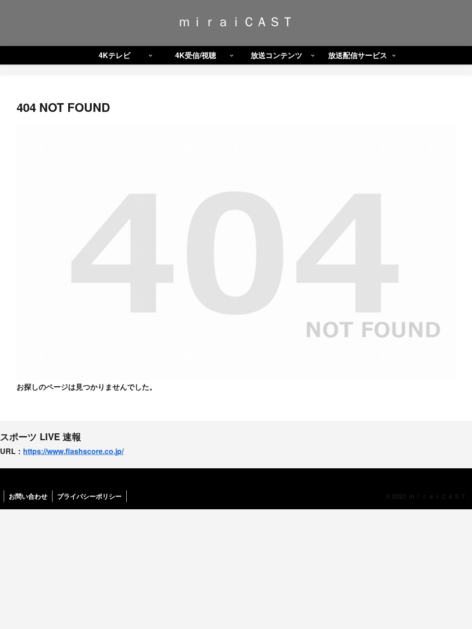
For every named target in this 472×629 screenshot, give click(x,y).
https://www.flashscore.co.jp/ (73, 451)
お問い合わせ (28, 496)
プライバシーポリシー (89, 496)
